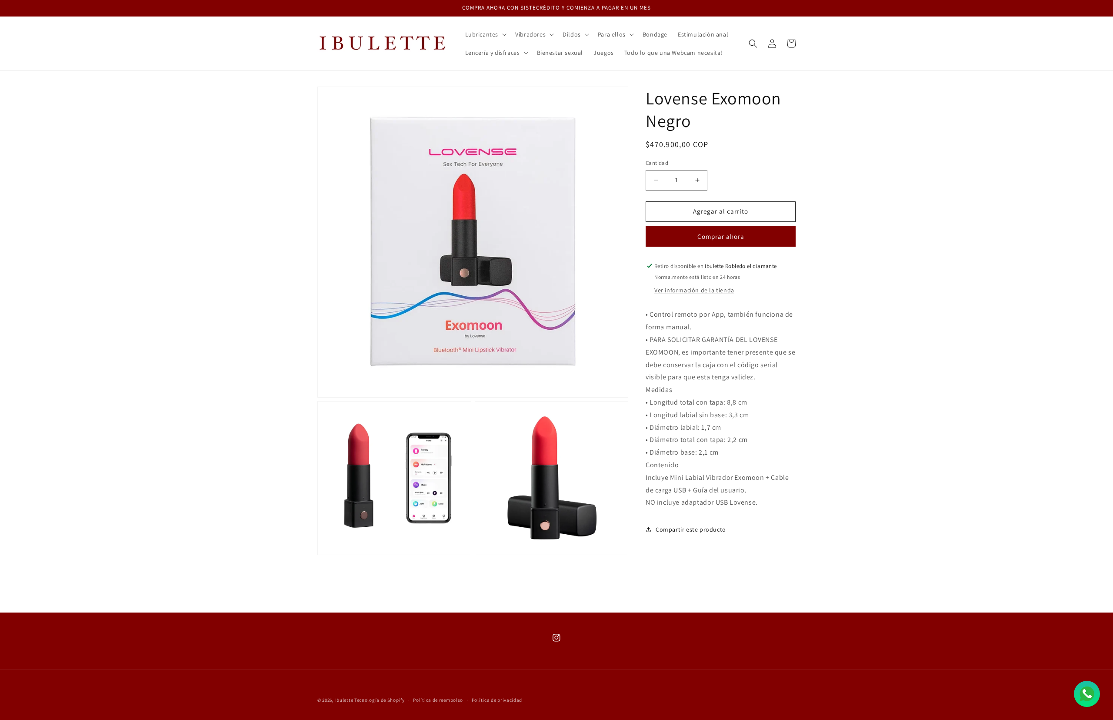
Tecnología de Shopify (379, 700)
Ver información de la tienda (694, 291)
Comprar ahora (720, 236)
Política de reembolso (438, 700)
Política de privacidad (497, 700)
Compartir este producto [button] (691, 529)
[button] (485, 34)
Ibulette (344, 700)
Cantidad (657, 163)
